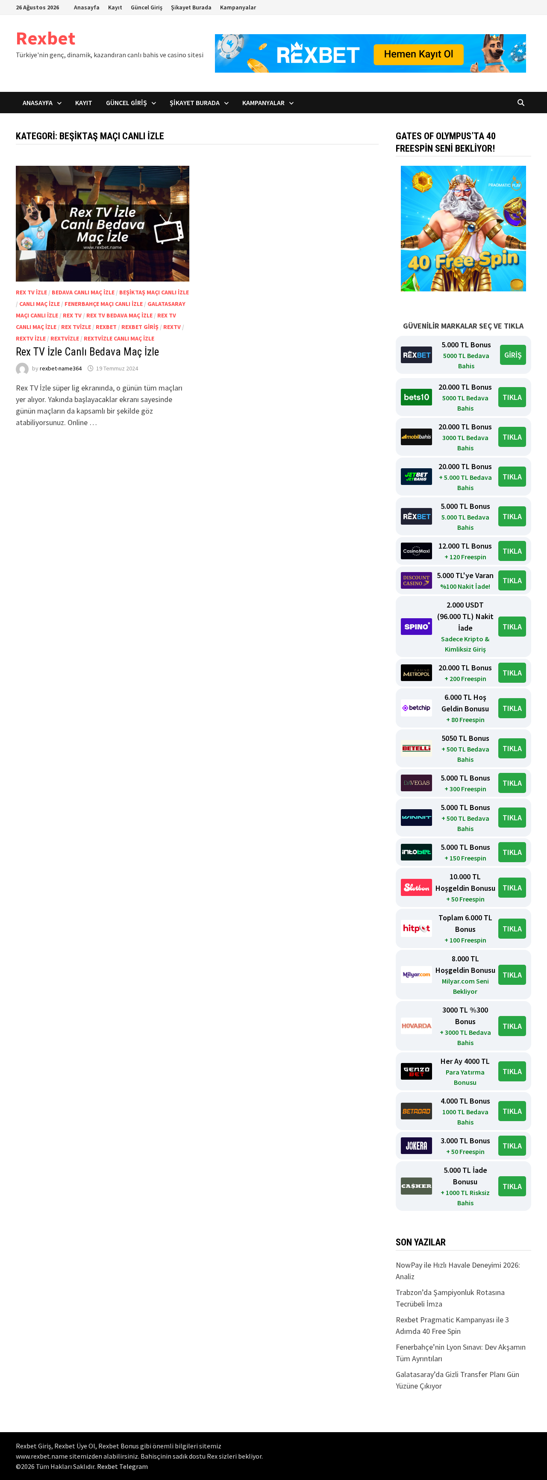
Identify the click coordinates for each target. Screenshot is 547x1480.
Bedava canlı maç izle (83, 292)
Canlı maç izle (39, 304)
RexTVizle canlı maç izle (119, 338)
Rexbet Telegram (122, 1466)
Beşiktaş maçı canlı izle (154, 292)
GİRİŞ (513, 355)
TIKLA (512, 397)
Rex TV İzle (31, 292)
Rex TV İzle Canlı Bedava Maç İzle (87, 352)
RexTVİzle (64, 338)
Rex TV (72, 315)
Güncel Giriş (146, 7)
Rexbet (45, 38)
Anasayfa (87, 7)
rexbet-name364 (61, 368)
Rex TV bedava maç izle (119, 315)
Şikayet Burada (191, 7)
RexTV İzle (31, 338)
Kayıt (115, 7)
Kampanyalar (238, 7)
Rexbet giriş (140, 327)
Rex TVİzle (76, 327)
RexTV (172, 327)
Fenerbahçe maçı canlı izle (104, 304)
